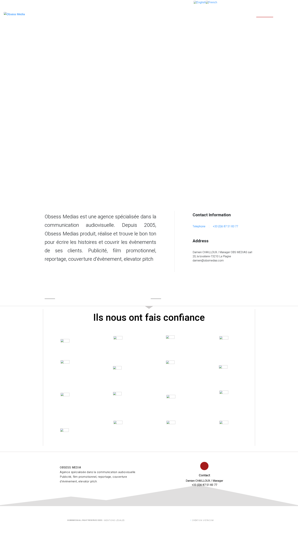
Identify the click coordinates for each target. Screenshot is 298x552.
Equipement (194, 14)
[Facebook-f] (61, 493)
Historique (242, 14)
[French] (211, 2)
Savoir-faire (218, 14)
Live (176, 14)
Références (265, 14)
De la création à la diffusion (146, 14)
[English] (200, 2)
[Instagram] (67, 493)
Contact (286, 14)
